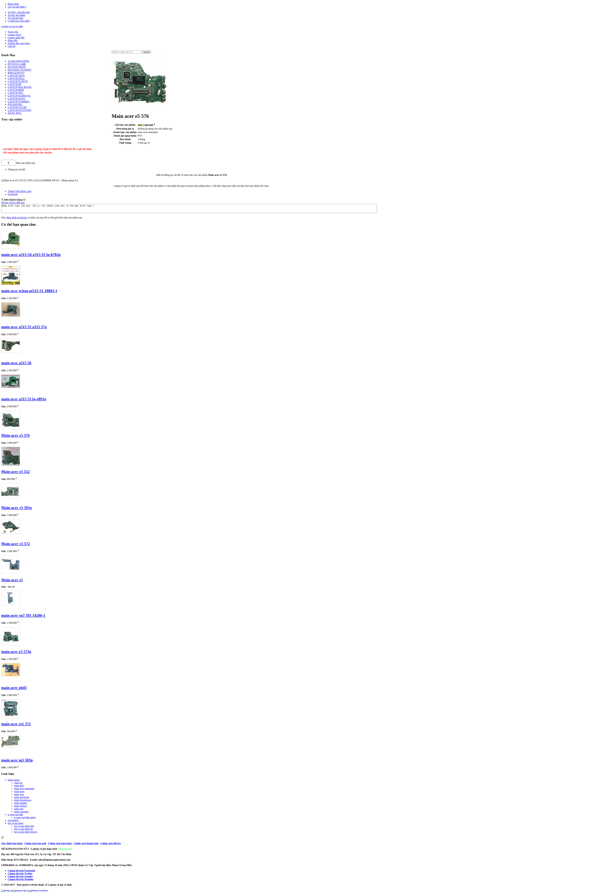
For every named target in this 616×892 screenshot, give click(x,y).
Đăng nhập (13, 4)
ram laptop (13, 820)
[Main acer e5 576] (10, 428)
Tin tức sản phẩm (16, 15)
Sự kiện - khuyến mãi (19, 12)
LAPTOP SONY (16, 98)
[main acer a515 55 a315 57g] (10, 315)
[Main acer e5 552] (10, 464)
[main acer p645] (10, 675)
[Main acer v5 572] (10, 533)
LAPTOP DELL (16, 78)
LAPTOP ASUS (16, 75)
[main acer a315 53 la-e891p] (10, 386)
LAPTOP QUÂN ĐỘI (19, 110)
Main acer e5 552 (15, 471)
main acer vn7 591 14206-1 (23, 615)
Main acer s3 (12, 580)
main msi (18, 808)
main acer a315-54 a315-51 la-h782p (31, 254)
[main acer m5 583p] (10, 746)
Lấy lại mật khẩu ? (17, 6)
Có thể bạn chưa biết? (19, 21)
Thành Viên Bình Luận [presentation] (19, 191)
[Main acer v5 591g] (10, 498)
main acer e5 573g (16, 651)
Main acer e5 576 (15, 435)
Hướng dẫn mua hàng (19, 43)
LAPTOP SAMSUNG (19, 95)
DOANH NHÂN (17, 67)
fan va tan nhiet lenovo (25, 831)
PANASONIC (15, 104)
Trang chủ (13, 31)
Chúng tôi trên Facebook (21, 870)
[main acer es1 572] (10, 717)
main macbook (21, 797)
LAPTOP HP (14, 84)
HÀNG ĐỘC (15, 113)
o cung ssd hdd (15, 814)
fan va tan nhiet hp (23, 829)
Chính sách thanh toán (86, 843)
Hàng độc (13, 40)
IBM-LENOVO (16, 72)
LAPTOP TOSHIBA (19, 101)
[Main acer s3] (10, 573)
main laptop (14, 780)
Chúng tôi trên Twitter (20, 873)
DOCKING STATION (19, 69)
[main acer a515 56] (10, 351)
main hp (18, 782)
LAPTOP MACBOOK (20, 87)
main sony (19, 791)
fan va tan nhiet (15, 823)
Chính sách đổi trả (110, 843)
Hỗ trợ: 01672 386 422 (13, 202)
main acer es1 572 (16, 724)
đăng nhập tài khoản (16, 217)
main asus (19, 794)
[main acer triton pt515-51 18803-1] (10, 284)
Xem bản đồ (65, 848)
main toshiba (20, 803)
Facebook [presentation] (13, 194)
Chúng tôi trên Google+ (20, 876)
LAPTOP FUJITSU (18, 81)
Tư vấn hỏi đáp (15, 18)
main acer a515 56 (16, 363)
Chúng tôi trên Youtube (20, 879)
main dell (18, 785)
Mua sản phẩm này (25, 163)
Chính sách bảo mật (35, 843)
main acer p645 (14, 688)
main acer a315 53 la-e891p (23, 399)
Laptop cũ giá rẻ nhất (12, 26)
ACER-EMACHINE (18, 61)
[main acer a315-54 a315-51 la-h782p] (10, 247)
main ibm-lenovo (22, 800)
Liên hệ (11, 46)
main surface (20, 805)
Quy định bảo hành (11, 843)
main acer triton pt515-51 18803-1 (29, 291)
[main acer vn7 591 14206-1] (10, 604)
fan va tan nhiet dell (24, 826)
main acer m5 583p (17, 760)
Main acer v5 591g (16, 508)
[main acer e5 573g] (10, 644)
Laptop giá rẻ (14, 34)
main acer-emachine (24, 788)
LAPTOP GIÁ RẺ (17, 107)
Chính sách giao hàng (60, 843)
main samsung (21, 811)
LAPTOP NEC (15, 93)
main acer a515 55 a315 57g (24, 327)
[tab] (195, 191)
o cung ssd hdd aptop (25, 817)
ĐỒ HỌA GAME (17, 64)
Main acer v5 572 (15, 544)
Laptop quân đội (16, 37)
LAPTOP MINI (16, 90)
